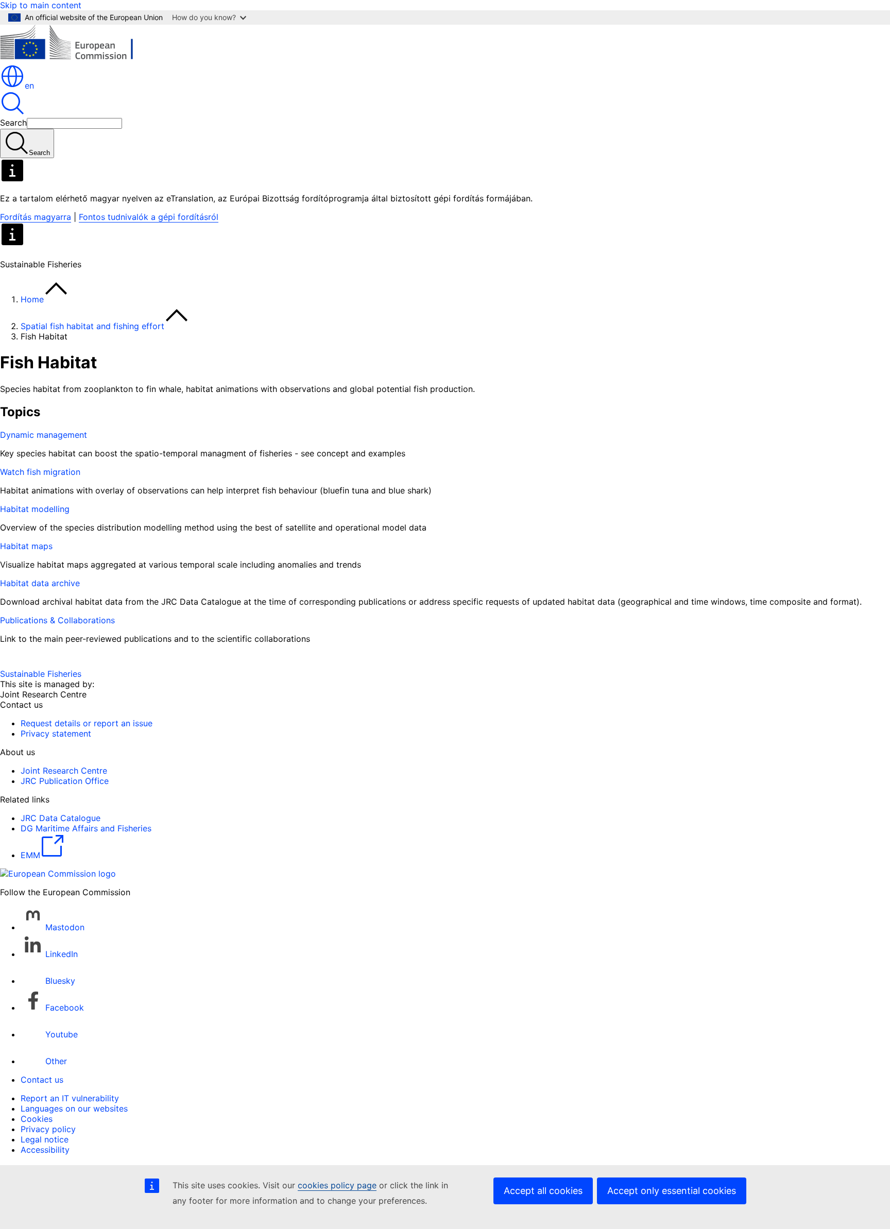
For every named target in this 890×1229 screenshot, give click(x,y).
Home (32, 299)
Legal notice (45, 1139)
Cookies (37, 1119)
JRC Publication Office (65, 781)
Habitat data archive (40, 583)
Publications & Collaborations (57, 620)
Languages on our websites (74, 1108)
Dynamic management (43, 435)
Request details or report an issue (86, 723)
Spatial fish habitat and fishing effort (92, 326)
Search (13, 122)
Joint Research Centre (64, 770)
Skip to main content (40, 5)
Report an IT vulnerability (70, 1098)
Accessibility (45, 1150)
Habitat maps (26, 546)
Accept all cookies (543, 1190)
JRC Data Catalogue (60, 818)
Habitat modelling (35, 509)
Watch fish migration (40, 472)
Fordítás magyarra (35, 217)
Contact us (42, 1079)
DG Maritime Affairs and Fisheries (86, 828)
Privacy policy (48, 1129)
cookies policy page (337, 1185)
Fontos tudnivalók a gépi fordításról (148, 217)
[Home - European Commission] (75, 59)
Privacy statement (56, 733)
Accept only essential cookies (671, 1190)
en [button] (29, 85)
